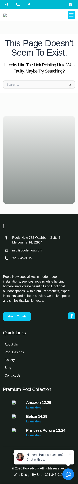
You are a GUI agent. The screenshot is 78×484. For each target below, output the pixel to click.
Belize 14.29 (36, 416)
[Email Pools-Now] (7, 4)
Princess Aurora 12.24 (45, 430)
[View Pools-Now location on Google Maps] (30, 4)
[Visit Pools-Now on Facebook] (72, 4)
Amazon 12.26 (38, 402)
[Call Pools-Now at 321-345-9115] (19, 4)
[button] (71, 15)
